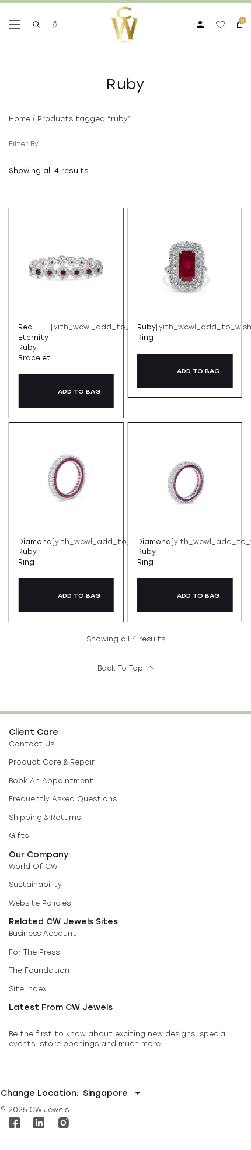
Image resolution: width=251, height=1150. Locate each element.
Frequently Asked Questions (63, 799)
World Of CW (33, 866)
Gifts (19, 836)
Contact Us (31, 744)
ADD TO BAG (79, 391)
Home (19, 119)
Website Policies (40, 903)
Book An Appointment (51, 781)
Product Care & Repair (52, 762)
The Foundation (39, 970)
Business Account (42, 934)
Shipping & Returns (45, 818)
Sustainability (35, 885)
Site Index (27, 989)
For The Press (34, 952)
